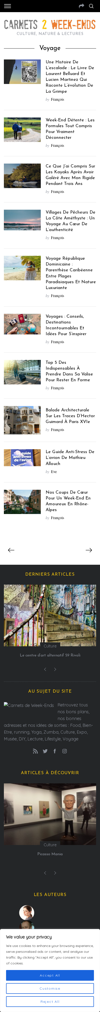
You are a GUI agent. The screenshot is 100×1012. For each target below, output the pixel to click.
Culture (50, 646)
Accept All (50, 975)
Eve (54, 471)
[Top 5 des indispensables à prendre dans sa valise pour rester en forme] (22, 372)
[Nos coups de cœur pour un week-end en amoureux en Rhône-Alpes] (22, 502)
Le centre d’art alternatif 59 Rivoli (50, 655)
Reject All (50, 1001)
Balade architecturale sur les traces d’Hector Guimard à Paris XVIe (70, 416)
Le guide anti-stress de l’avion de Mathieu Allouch (70, 458)
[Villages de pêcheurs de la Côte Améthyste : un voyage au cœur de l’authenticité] (22, 220)
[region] (50, 970)
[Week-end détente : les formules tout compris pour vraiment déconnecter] (22, 129)
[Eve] (50, 912)
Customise (50, 988)
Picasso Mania (50, 854)
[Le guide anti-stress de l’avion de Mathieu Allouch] (22, 457)
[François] (50, 927)
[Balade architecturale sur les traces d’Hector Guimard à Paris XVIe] (22, 420)
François (57, 99)
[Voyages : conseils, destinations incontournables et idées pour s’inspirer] (22, 324)
